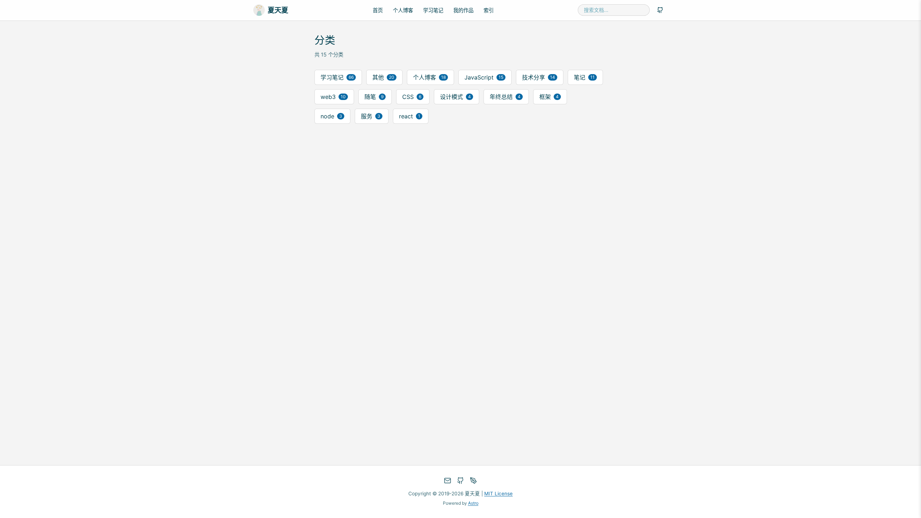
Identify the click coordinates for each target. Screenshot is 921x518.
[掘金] (473, 480)
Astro (473, 503)
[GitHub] (660, 10)
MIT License (498, 493)
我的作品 (463, 10)
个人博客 (403, 10)
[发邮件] (447, 480)
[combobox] (614, 10)
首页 (378, 10)
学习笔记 (433, 10)
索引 (489, 10)
